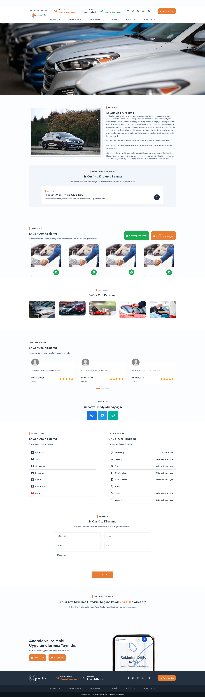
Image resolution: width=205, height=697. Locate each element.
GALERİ (113, 19)
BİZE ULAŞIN (149, 19)
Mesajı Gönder (102, 575)
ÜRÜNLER (130, 19)
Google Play (59, 658)
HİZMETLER (95, 19)
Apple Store (39, 658)
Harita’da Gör (90, 11)
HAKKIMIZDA (75, 19)
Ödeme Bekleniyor (164, 459)
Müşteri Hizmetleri (66, 11)
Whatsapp (113, 11)
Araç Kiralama (101, 607)
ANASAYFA (55, 19)
